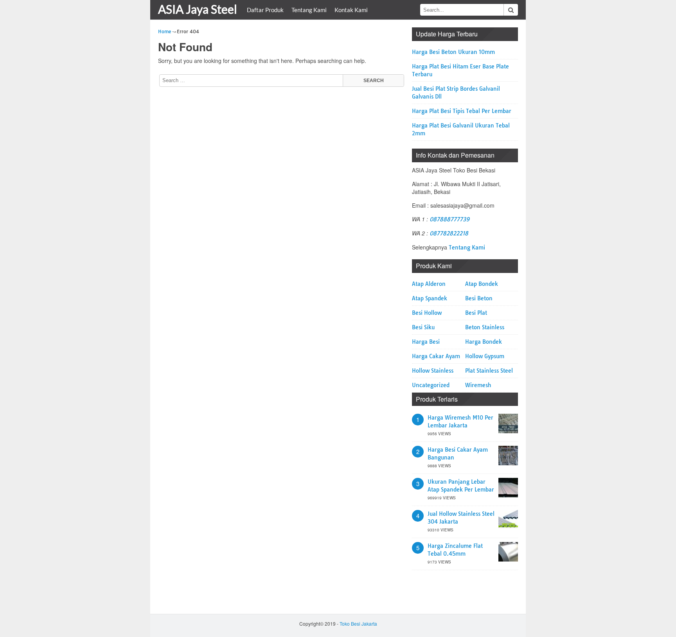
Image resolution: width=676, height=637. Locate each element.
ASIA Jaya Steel (197, 9)
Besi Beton (479, 298)
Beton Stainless (484, 327)
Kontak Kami (351, 9)
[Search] (510, 10)
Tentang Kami (309, 9)
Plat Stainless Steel (489, 370)
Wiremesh (478, 385)
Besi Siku (423, 327)
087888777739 (449, 219)
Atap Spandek (429, 298)
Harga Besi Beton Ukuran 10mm (453, 52)
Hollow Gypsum (484, 356)
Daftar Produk (265, 9)
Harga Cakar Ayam (436, 356)
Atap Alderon (429, 283)
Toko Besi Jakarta (358, 623)
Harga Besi (426, 341)
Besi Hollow (427, 312)
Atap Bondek (481, 283)
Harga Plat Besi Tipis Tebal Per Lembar (461, 111)
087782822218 (449, 233)
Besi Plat (476, 312)
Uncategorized (430, 385)
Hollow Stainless (432, 370)
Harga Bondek (483, 341)
